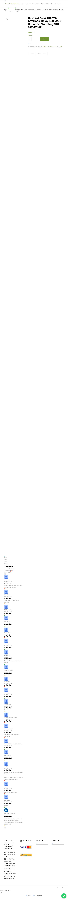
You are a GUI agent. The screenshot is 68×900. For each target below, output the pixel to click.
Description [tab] (32, 53)
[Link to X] (60, 887)
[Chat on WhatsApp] (63, 895)
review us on (7, 572)
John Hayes (7, 595)
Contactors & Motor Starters (51, 46)
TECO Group (7, 565)
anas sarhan (7, 621)
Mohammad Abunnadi (9, 813)
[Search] (5, 11)
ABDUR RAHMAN (8, 610)
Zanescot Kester (8, 580)
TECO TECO (7, 632)
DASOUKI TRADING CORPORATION (13, 744)
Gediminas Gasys (8, 670)
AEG (44, 46)
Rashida (6, 766)
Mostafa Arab (7, 787)
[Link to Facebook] (57, 887)
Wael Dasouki (7, 755)
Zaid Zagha (7, 800)
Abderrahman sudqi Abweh (10, 717)
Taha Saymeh (7, 644)
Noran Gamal (7, 681)
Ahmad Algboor (8, 704)
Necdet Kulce (7, 693)
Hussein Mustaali (8, 729)
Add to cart (44, 39)
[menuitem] (6, 3)
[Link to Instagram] (62, 887)
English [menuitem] (29, 895)
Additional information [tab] (41, 53)
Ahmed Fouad (7, 655)
